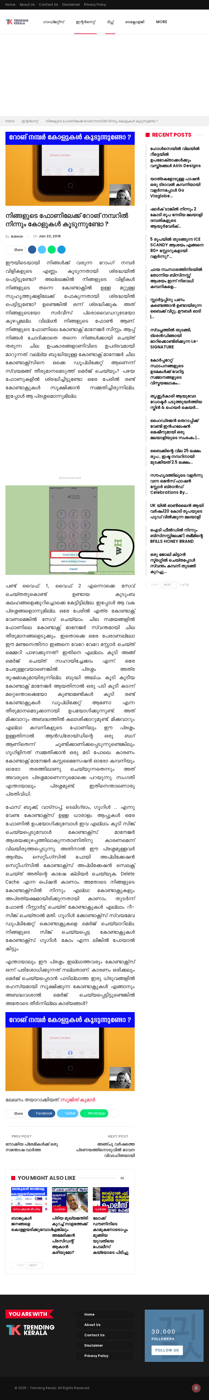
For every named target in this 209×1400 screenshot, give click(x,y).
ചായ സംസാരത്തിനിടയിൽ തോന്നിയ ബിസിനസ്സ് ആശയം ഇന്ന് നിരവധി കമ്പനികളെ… (176, 277)
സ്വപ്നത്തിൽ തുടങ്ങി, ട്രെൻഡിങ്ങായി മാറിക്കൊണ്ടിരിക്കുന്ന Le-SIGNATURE (174, 338)
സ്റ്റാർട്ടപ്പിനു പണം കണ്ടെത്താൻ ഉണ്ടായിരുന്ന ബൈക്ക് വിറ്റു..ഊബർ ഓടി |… (176, 308)
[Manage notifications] (196, 1388)
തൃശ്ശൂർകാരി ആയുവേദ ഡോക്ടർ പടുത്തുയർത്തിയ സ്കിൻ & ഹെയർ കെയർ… (176, 401)
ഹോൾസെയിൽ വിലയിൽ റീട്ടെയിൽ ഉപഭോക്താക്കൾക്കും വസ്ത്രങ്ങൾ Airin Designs (175, 157)
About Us (27, 4)
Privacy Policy (95, 4)
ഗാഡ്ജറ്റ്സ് (53, 21)
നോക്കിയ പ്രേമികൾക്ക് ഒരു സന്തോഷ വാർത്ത (31, 1147)
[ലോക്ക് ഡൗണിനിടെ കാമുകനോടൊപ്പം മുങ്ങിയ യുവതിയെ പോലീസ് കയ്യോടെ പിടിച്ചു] (111, 1199)
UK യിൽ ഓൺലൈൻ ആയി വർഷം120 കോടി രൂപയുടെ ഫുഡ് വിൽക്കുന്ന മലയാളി (177, 511)
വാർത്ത (59, 1209)
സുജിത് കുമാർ (78, 1099)
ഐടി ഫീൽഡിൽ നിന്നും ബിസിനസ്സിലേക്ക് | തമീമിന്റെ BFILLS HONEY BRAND (176, 535)
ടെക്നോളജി (134, 21)
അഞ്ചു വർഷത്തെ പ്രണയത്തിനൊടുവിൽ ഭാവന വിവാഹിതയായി (105, 1149)
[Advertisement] (104, 75)
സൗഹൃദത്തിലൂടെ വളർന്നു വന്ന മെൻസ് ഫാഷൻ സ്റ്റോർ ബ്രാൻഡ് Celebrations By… (176, 483)
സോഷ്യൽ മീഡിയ (26, 1209)
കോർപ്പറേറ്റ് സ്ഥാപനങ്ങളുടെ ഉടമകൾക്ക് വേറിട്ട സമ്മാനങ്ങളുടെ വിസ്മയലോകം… (167, 371)
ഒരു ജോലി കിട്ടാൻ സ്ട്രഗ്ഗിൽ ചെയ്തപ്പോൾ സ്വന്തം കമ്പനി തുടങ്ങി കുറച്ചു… (173, 563)
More (161, 21)
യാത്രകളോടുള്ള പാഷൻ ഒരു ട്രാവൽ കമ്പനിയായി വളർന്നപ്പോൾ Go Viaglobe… (175, 187)
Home (10, 4)
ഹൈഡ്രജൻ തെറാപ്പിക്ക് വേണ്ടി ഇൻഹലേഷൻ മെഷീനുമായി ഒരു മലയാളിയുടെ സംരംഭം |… (174, 429)
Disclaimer (71, 4)
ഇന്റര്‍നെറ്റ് (85, 21)
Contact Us (48, 4)
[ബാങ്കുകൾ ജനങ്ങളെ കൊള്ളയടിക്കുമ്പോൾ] (29, 1199)
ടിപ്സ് (110, 21)
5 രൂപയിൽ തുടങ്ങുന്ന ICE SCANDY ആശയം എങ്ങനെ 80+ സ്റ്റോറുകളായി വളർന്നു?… (177, 247)
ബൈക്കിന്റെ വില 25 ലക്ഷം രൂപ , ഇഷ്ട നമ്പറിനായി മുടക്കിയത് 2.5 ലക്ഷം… (175, 456)
